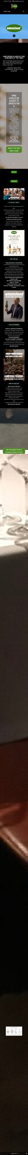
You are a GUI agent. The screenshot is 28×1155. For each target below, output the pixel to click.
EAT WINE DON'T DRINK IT (14, 202)
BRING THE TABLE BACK (14, 383)
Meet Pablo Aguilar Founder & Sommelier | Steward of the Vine (14, 451)
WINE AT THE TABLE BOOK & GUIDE (14, 149)
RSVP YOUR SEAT (14, 259)
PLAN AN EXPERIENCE (14, 325)
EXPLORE (14, 172)
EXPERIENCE (14, 181)
